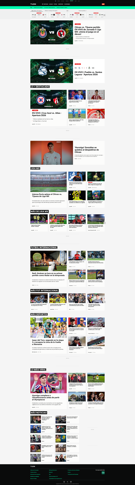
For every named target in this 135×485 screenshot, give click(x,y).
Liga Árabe (52, 309)
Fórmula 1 (71, 333)
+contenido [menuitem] (67, 4)
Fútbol (89, 105)
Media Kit (51, 472)
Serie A (32, 309)
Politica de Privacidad (34, 470)
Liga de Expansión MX (92, 230)
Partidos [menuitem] (46, 4)
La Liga (70, 407)
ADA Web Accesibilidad (34, 476)
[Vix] (103, 4)
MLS (70, 309)
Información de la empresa (35, 474)
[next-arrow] (104, 15)
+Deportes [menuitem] (60, 4)
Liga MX (70, 105)
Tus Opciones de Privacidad (73, 474)
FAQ (50, 474)
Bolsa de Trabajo (33, 478)
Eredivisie (71, 285)
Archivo (69, 472)
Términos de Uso (33, 472)
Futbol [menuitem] (55, 4)
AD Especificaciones (53, 470)
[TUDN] (33, 4)
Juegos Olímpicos (91, 333)
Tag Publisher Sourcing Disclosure (55, 478)
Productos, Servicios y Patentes (73, 470)
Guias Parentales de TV (53, 476)
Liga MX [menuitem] (51, 4)
